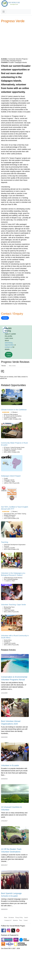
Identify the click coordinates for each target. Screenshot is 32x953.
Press (20, 920)
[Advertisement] (16, 40)
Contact (26, 920)
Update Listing (8, 354)
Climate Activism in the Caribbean (14, 410)
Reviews (4, 365)
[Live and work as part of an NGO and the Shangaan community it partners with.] (11, 623)
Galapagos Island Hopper (11, 476)
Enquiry (5, 318)
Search (26, 917)
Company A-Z (7, 920)
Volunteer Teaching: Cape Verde (13, 605)
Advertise (15, 920)
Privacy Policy (19, 917)
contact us (8, 347)
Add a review (12, 365)
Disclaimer (11, 917)
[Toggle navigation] (3, 11)
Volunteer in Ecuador (10, 765)
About (5, 917)
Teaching (4, 542)
